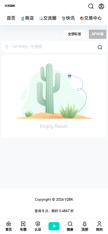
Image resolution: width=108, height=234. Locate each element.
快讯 (70, 18)
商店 (29, 18)
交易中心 (93, 18)
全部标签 (74, 34)
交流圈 (49, 18)
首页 (11, 18)
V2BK (68, 200)
